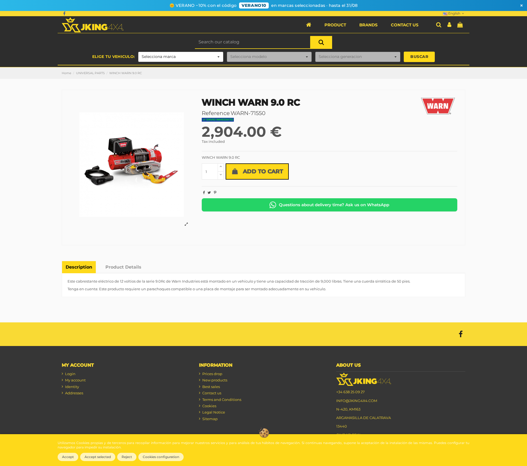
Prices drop (212, 374)
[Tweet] (209, 192)
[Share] (204, 192)
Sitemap (210, 419)
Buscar (419, 56)
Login (70, 374)
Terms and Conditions (221, 399)
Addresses (74, 393)
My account (75, 380)
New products (214, 380)
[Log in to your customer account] (449, 25)
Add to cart (263, 171)
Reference (216, 113)
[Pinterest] (215, 192)
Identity (72, 386)
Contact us (211, 393)
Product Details (123, 267)
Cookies (209, 406)
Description (79, 267)
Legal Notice (213, 412)
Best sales (211, 386)
